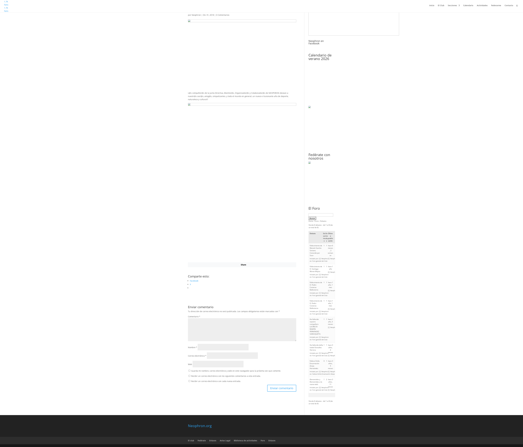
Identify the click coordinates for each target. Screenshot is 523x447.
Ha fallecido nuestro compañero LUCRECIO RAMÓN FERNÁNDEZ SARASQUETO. (315, 326)
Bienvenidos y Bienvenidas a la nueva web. (316, 381)
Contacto (509, 6)
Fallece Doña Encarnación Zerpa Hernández (327, 374)
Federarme (496, 6)
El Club (441, 6)
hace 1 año (330, 267)
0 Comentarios (222, 15)
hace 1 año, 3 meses (330, 321)
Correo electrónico (197, 356)
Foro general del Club (319, 261)
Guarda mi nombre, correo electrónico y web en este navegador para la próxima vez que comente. (236, 371)
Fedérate (202, 440)
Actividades (482, 6)
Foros (316, 221)
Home (310, 221)
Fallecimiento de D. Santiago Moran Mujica (316, 269)
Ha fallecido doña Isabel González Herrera (316, 347)
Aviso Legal (225, 440)
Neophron (196, 15)
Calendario (468, 6)
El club (191, 440)
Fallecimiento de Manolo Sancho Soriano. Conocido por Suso (316, 250)
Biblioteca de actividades (245, 440)
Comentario (194, 316)
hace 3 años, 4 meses (330, 349)
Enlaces (212, 440)
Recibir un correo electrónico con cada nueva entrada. (216, 381)
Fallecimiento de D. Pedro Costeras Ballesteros (316, 286)
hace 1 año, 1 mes (330, 284)
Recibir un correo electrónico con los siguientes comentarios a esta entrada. (226, 376)
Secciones (452, 6)
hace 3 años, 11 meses (330, 383)
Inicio (431, 6)
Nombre (192, 347)
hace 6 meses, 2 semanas (330, 250)
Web (190, 364)
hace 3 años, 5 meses (330, 365)
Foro (263, 440)
